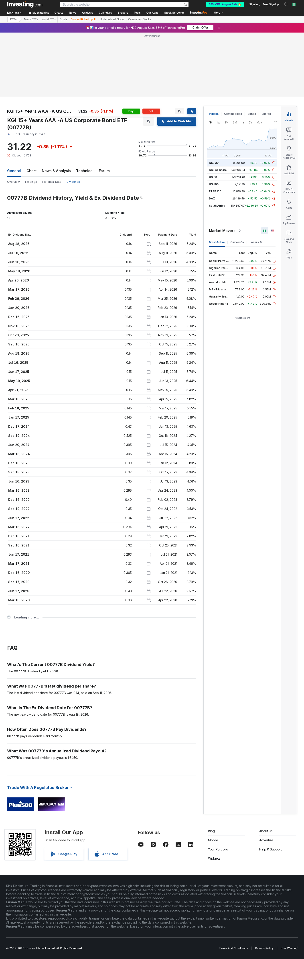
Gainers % (237, 242)
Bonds (251, 113)
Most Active (217, 242)
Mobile (213, 840)
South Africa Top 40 (222, 205)
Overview (13, 181)
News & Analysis (56, 170)
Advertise (266, 840)
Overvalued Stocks (139, 19)
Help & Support (270, 849)
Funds (63, 19)
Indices (214, 113)
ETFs (13, 19)
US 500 (214, 184)
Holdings (31, 181)
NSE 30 (214, 162)
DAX (212, 198)
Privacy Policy (264, 948)
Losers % (255, 242)
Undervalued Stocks (112, 19)
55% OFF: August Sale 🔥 (225, 4)
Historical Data (51, 181)
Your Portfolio (218, 849)
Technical (84, 170)
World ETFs (49, 19)
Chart (31, 170)
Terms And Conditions (233, 948)
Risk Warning (289, 948)
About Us (266, 831)
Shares (266, 113)
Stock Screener (174, 12)
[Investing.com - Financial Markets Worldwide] (24, 4)
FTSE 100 (215, 191)
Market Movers (222, 230)
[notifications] (285, 4)
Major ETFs (31, 19)
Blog (211, 831)
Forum (104, 170)
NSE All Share (218, 170)
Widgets (214, 858)
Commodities (233, 113)
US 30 (213, 177)
